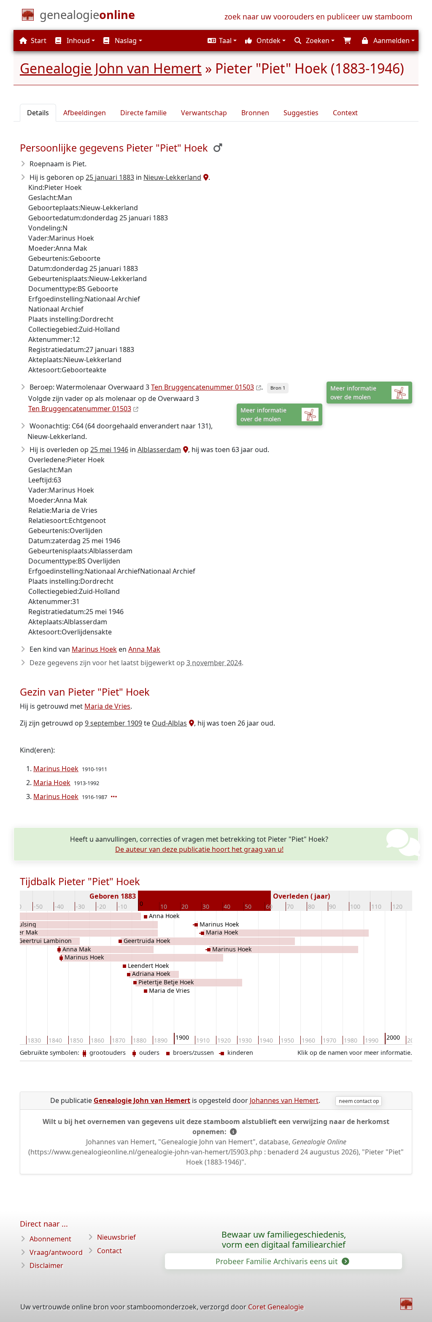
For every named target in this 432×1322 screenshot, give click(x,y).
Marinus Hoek (94, 649)
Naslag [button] (125, 40)
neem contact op (359, 1101)
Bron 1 (277, 388)
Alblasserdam (159, 449)
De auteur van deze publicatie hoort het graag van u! (199, 849)
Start (37, 40)
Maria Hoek (51, 782)
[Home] (406, 1304)
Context (345, 112)
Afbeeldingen (84, 112)
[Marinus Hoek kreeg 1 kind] (115, 796)
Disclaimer (46, 1265)
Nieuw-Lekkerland (172, 177)
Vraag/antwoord (56, 1252)
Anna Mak (144, 649)
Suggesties (301, 112)
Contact (109, 1250)
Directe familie (143, 112)
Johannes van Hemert (284, 1100)
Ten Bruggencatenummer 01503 (202, 387)
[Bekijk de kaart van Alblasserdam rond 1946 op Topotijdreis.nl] (184, 449)
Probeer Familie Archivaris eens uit (278, 1261)
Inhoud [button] (77, 40)
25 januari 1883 (110, 177)
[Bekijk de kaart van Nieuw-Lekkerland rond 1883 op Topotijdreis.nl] (204, 177)
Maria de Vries (107, 706)
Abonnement (50, 1238)
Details (38, 112)
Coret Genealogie (276, 1306)
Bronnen (255, 112)
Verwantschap (204, 112)
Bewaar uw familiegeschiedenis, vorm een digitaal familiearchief (283, 1240)
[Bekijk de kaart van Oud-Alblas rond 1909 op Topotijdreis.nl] (190, 723)
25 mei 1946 (109, 449)
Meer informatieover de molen (353, 392)
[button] (221, 40)
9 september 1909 (113, 723)
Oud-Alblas (169, 723)
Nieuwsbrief (116, 1237)
